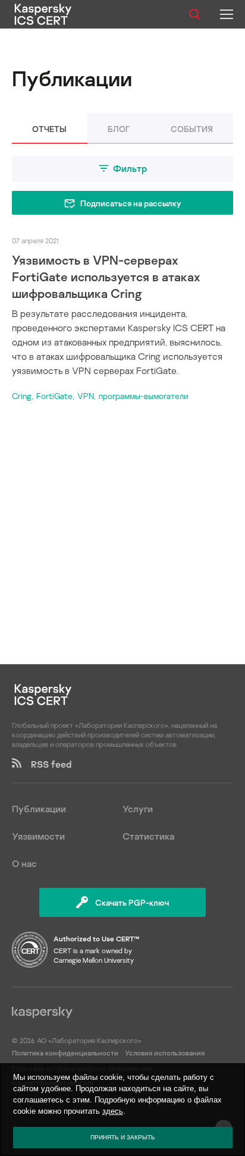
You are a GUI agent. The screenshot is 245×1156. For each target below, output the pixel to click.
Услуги (137, 809)
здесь (112, 1111)
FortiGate (54, 396)
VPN (85, 396)
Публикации (39, 809)
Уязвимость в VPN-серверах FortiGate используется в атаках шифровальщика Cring (106, 276)
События (192, 129)
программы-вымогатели (143, 396)
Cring (22, 396)
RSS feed (46, 764)
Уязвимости (38, 836)
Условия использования (165, 1052)
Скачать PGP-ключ (132, 902)
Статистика (148, 836)
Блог (119, 129)
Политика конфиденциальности (66, 1052)
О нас (24, 863)
